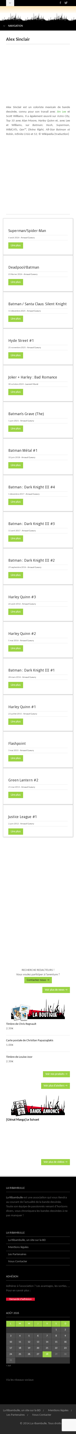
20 (38, 1348)
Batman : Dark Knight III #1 (31, 670)
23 (65, 1348)
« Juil (8, 1366)
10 (11, 1342)
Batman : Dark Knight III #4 (31, 487)
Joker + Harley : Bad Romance (32, 377)
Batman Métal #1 (22, 450)
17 (11, 1348)
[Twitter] (66, 2)
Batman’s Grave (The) (26, 414)
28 (47, 1354)
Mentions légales (18, 1247)
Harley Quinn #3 (22, 597)
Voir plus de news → (56, 989)
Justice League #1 (22, 817)
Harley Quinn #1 (22, 707)
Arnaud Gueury (28, 238)
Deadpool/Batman (23, 267)
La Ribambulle (14, 1197)
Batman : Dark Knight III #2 (31, 560)
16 (65, 1342)
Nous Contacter (17, 1261)
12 (29, 1342)
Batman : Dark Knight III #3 (31, 524)
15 (56, 1342)
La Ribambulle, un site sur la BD (27, 1240)
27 (38, 1354)
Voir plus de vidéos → (55, 1162)
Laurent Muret (31, 384)
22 (56, 1348)
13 (38, 1342)
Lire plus (16, 245)
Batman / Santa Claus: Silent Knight (37, 304)
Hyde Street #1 (21, 340)
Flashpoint (17, 743)
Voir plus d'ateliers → (55, 1085)
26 (29, 1354)
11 (20, 1342)
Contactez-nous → (38, 980)
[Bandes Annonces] (38, 1105)
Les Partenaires (17, 1254)
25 (20, 1354)
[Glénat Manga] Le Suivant (22, 1119)
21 (47, 1348)
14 (47, 1342)
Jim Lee (61, 111)
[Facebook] (60, 2)
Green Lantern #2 (23, 780)
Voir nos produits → (56, 1074)
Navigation (15, 25)
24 (11, 1354)
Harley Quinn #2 (22, 633)
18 (20, 1348)
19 (29, 1348)
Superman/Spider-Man (27, 231)
